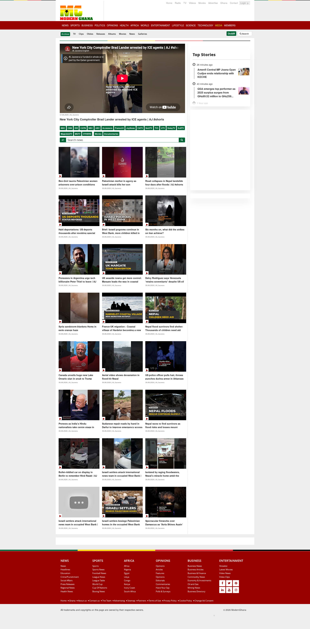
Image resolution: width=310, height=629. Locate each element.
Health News (67, 591)
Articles (159, 569)
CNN (70, 128)
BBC (63, 128)
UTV (163, 128)
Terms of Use (154, 600)
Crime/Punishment (70, 576)
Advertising (119, 600)
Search (245, 33)
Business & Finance (197, 573)
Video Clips (224, 576)
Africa (126, 566)
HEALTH (124, 25)
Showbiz (223, 566)
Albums (112, 33)
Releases (100, 33)
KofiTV (181, 128)
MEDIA (218, 25)
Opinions (160, 566)
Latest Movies (226, 569)
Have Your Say (163, 587)
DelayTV (171, 128)
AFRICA (134, 25)
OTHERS (87, 133)
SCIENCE (191, 25)
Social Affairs (66, 580)
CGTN (83, 128)
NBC (90, 128)
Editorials (160, 580)
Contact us (94, 600)
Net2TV (148, 128)
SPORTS (75, 25)
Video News (225, 573)
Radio (178, 3)
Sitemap (131, 600)
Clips (81, 33)
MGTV (77, 133)
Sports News (98, 569)
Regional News (68, 587)
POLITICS (100, 25)
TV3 (156, 128)
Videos (192, 3)
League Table (98, 580)
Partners (141, 600)
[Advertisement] (154, 621)
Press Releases (67, 584)
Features (160, 573)
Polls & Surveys (163, 591)
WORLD (145, 25)
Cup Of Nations (99, 587)
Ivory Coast (129, 587)
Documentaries (111, 133)
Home (169, 3)
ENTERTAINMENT (160, 25)
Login (243, 3)
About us (82, 600)
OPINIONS (112, 25)
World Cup (97, 584)
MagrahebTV (66, 133)
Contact (234, 3)
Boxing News (98, 591)
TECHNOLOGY (205, 25)
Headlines (65, 569)
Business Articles (195, 569)
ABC (97, 128)
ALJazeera (107, 128)
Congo (127, 580)
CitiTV (140, 128)
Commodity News (196, 576)
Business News (195, 566)
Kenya (127, 584)
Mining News (194, 587)
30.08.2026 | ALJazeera (68, 188)
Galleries (142, 33)
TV (184, 3)
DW (76, 128)
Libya (126, 576)
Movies (202, 3)
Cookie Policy (185, 600)
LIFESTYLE (178, 25)
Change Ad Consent (203, 600)
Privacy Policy (170, 600)
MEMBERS (229, 25)
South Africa (130, 591)
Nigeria (127, 569)
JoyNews (130, 128)
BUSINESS (87, 25)
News (132, 33)
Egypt (126, 573)
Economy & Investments (199, 580)
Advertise (213, 3)
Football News (99, 573)
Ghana (223, 3)
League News (98, 576)
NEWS (65, 25)
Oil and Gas (193, 584)
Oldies (90, 33)
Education (65, 573)
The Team (106, 600)
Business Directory (196, 591)
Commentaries (163, 584)
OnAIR (231, 33)
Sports (95, 566)
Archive (65, 34)
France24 (119, 128)
